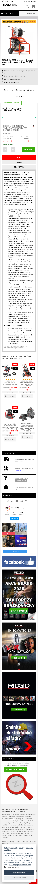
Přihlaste (7, 71)
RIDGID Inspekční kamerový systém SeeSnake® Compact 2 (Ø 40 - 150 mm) (10, 426)
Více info (18, 471)
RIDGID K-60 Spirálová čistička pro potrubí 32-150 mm (10, 383)
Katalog (21, 90)
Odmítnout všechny (19, 878)
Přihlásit (33, 1)
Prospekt (9, 90)
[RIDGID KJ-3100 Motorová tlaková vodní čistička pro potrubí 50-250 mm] (19, 40)
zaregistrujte (23, 71)
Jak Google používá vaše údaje (20, 865)
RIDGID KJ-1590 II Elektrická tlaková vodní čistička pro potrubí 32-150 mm (27, 383)
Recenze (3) (19, 96)
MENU (29, 13)
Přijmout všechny (19, 872)
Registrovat (27, 1)
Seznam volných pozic (15, 769)
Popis (19, 157)
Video (31, 90)
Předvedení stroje (11, 103)
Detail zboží (11, 396)
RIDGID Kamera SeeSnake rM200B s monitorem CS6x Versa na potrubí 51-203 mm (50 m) (26, 426)
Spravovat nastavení (11, 867)
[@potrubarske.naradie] (8, 508)
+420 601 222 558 (11, 110)
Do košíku (28, 149)
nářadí (12, 819)
